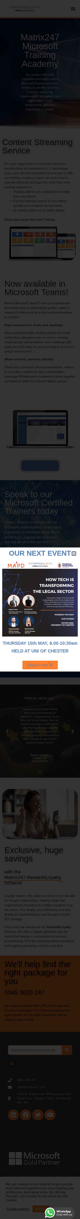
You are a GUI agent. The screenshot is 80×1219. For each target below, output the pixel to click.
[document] (40, 609)
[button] (74, 553)
